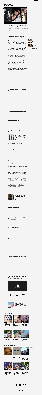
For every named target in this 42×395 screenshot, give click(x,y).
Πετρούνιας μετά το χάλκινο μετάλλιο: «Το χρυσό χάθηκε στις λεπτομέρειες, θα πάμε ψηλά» (8, 373)
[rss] (25, 392)
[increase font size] (3, 8)
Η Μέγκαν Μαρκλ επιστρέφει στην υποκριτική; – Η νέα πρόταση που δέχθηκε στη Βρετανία (8, 341)
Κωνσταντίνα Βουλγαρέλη (34, 44)
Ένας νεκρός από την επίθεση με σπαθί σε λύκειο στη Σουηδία (25, 372)
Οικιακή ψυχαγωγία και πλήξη (8, 358)
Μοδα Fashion (10, 293)
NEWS (32, 387)
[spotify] (21, 392)
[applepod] (22, 392)
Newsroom (6, 323)
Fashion (5, 23)
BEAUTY (20, 387)
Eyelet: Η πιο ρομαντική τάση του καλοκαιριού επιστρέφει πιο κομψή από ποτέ (35, 47)
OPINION (27, 387)
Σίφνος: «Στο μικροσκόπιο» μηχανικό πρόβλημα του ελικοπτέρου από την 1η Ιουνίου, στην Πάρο (25, 358)
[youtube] (20, 392)
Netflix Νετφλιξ (18, 294)
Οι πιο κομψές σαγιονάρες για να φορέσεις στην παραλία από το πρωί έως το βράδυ (35, 41)
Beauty (5, 322)
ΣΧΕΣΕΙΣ (29, 387)
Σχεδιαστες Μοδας (15, 293)
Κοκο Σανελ (10, 295)
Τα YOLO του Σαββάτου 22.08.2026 (16, 357)
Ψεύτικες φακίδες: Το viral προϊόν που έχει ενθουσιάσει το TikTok (16, 340)
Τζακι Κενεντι (20, 293)
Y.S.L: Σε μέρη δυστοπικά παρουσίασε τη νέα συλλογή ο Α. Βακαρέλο (20, 136)
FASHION (14, 387)
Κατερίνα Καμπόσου (15, 338)
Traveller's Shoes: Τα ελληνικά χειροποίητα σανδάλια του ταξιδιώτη (20, 304)
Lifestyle (23, 322)
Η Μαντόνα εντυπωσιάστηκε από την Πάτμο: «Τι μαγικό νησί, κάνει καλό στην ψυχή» (16, 326)
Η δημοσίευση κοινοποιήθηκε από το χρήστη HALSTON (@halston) (18, 89)
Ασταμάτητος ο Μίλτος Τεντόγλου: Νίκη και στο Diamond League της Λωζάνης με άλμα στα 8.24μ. (16, 373)
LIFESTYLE (10, 387)
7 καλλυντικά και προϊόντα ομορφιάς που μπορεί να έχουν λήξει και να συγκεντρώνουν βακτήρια (8, 326)
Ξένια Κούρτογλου (23, 323)
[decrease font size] (3, 7)
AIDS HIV (14, 294)
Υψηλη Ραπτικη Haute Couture (16, 295)
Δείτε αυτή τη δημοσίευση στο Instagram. (13, 100)
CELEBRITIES (23, 387)
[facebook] (16, 392)
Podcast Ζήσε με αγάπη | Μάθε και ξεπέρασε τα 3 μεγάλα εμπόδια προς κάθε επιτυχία (25, 326)
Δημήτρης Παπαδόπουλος (17, 134)
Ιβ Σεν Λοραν (10, 294)
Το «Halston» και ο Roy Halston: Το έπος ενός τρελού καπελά (20, 196)
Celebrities (14, 322)
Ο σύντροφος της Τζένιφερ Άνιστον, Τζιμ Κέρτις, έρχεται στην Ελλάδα (25, 340)
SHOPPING (17, 387)
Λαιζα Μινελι (23, 294)
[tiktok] (19, 392)
